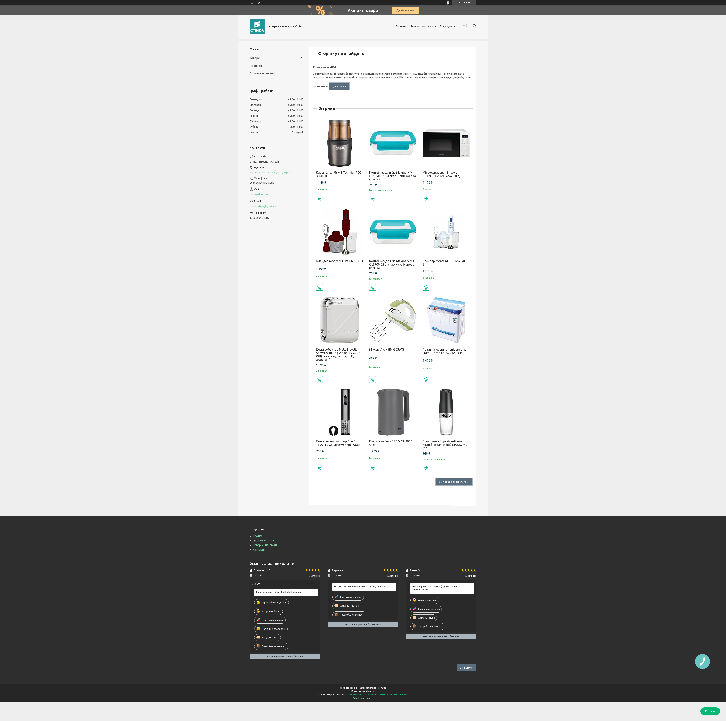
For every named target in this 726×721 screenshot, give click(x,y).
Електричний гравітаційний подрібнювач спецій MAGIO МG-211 (446, 445)
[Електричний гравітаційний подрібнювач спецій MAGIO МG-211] (446, 412)
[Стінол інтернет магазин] (257, 26)
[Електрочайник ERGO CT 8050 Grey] (393, 412)
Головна (401, 26)
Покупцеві (446, 26)
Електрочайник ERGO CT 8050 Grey (390, 443)
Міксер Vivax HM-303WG (386, 349)
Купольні (340, 86)
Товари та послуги (422, 26)
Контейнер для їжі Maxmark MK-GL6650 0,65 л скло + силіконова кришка (392, 176)
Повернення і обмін (265, 545)
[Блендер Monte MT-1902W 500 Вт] (446, 231)
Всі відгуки (466, 667)
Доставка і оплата (264, 540)
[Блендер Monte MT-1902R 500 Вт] (339, 231)
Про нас (257, 535)
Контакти (259, 549)
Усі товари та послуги (452, 481)
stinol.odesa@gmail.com (264, 206)
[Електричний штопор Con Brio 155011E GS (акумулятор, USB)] (339, 412)
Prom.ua (381, 688)
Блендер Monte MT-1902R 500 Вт (339, 261)
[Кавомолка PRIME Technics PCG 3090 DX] (339, 143)
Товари (255, 58)
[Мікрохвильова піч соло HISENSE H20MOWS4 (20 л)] (446, 143)
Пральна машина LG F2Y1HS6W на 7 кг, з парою (359, 586)
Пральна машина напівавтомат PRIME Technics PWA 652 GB (445, 351)
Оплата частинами (262, 73)
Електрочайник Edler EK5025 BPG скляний (279, 592)
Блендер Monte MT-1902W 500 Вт (444, 262)
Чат (713, 711)
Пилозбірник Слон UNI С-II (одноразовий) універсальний (435, 588)
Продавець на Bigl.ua (363, 691)
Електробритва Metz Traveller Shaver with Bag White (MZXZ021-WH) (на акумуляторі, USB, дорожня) (339, 354)
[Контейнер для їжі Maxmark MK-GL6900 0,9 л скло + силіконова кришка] (393, 231)
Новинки (256, 65)
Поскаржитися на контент (361, 694)
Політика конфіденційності (393, 694)
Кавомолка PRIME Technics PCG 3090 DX (338, 174)
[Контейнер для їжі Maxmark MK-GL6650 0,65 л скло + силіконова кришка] (393, 143)
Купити (319, 199)
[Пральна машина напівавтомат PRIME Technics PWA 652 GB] (446, 320)
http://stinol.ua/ (259, 194)
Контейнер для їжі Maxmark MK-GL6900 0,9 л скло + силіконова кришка (392, 264)
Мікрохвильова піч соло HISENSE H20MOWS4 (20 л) (441, 174)
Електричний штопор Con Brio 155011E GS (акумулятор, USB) (338, 443)
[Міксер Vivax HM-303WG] (393, 320)
